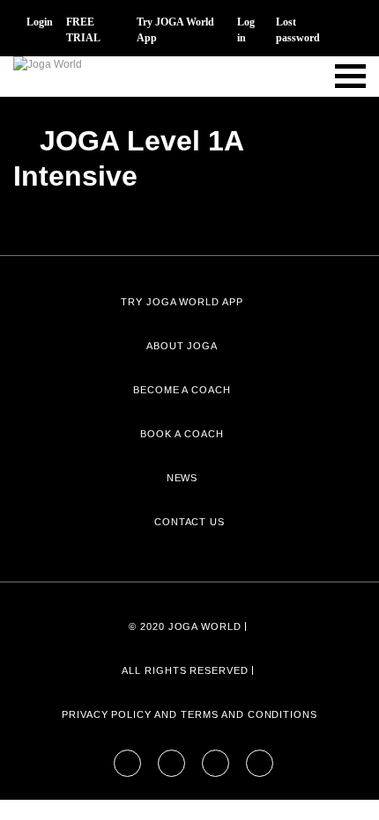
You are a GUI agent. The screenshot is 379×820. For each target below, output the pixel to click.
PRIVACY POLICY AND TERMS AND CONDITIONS (189, 714)
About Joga (182, 345)
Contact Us (190, 521)
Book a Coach (182, 433)
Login (39, 22)
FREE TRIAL (83, 30)
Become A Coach (182, 389)
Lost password (298, 30)
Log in (246, 30)
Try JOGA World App (175, 30)
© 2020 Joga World (185, 626)
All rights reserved (185, 670)
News (182, 477)
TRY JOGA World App (182, 302)
